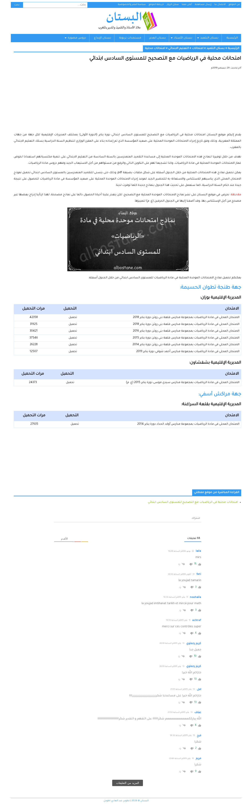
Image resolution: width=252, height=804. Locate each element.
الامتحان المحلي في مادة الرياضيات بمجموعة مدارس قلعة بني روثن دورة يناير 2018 (186, 317)
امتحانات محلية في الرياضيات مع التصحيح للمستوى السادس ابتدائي (193, 502)
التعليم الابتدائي (178, 48)
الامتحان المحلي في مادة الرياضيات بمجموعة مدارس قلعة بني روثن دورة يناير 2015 (186, 338)
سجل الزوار (173, 4)
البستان (127, 21)
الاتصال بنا (220, 4)
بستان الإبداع (102, 38)
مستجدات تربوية (130, 38)
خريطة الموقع (156, 4)
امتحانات (197, 48)
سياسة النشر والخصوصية (132, 4)
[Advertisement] (127, 102)
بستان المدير (157, 38)
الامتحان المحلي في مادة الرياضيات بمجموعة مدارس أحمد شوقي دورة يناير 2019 (187, 351)
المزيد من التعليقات (127, 782)
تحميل (73, 317)
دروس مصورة (77, 38)
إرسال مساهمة (203, 4)
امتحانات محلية (155, 48)
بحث (16, 5)
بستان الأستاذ (183, 38)
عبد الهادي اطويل (113, 801)
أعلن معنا (187, 4)
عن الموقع (234, 4)
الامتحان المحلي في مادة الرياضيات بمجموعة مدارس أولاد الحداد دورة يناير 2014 (188, 424)
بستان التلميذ (209, 38)
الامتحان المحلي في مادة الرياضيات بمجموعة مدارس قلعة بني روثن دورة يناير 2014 (185, 344)
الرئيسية (232, 38)
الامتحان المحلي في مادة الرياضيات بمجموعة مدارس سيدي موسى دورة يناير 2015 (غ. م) (182, 382)
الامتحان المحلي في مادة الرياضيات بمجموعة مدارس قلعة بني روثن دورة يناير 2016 (186, 331)
